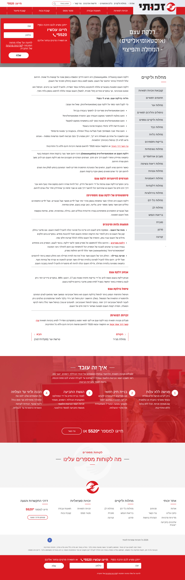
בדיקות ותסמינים (154, 141)
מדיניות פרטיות (14, 45)
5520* (14, 3)
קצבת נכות (44, 10)
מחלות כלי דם (155, 200)
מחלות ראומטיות (154, 178)
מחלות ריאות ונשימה (152, 163)
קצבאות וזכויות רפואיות (151, 90)
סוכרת (159, 222)
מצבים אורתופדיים (153, 156)
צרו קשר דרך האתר (119, 146)
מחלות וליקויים (120, 3)
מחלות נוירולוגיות (154, 193)
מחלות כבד (157, 127)
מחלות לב (157, 207)
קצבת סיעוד (19, 10)
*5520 (30, 509)
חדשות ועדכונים (90, 3)
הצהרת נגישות (150, 517)
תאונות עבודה (93, 10)
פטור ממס (68, 10)
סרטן (160, 229)
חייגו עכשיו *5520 (95, 559)
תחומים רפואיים (154, 97)
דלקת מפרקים (118, 243)
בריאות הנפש (156, 215)
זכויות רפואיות (121, 10)
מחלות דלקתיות (154, 185)
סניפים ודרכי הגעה (37, 517)
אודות (173, 508)
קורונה (159, 236)
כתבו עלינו (171, 513)
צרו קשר (71, 431)
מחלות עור (157, 105)
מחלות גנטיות (155, 171)
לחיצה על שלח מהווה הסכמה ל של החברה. (19, 45)
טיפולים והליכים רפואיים (150, 112)
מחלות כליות (156, 134)
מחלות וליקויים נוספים (151, 119)
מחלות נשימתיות (154, 149)
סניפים (153, 508)
